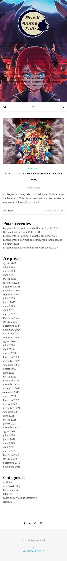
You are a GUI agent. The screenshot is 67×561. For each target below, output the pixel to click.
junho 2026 (9, 270)
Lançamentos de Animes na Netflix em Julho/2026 (30, 235)
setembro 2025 (11, 294)
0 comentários (33, 187)
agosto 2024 (10, 341)
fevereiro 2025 (11, 317)
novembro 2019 (12, 466)
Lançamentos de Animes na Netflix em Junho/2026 (30, 247)
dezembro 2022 (11, 384)
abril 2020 (8, 447)
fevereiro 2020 (11, 454)
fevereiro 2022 (11, 400)
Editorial (7, 493)
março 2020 (9, 450)
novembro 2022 (12, 388)
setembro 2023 (11, 364)
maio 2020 (9, 443)
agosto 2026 (10, 263)
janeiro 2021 (10, 423)
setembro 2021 (11, 411)
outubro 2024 (10, 333)
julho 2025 (9, 298)
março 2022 (9, 396)
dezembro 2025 (11, 286)
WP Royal (40, 540)
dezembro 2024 (11, 325)
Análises (33, 168)
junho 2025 (9, 302)
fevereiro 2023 (11, 380)
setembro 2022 (11, 392)
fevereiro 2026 (11, 282)
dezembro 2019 (11, 462)
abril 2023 (8, 372)
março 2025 (9, 313)
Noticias (7, 501)
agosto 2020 (10, 431)
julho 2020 (9, 435)
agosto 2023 (10, 368)
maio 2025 (9, 306)
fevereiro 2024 (11, 357)
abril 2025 (8, 310)
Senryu (10, 210)
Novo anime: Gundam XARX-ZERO (21, 231)
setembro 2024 (11, 337)
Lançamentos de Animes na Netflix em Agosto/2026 (31, 228)
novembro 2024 (12, 329)
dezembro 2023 (11, 360)
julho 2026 (9, 267)
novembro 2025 (12, 290)
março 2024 (9, 353)
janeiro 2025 (10, 321)
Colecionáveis (10, 489)
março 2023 (9, 376)
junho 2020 (9, 439)
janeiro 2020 (10, 458)
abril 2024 (8, 349)
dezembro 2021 (11, 407)
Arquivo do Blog (12, 486)
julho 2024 (9, 345)
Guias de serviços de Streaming (20, 497)
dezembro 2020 (11, 427)
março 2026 (9, 278)
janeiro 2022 (10, 404)
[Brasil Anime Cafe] (33, 23)
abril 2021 (8, 415)
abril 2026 (8, 274)
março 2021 (9, 419)
